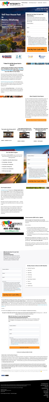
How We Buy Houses (32, 2)
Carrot (15, 393)
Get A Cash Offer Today (39, 10)
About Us (44, 2)
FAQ (47, 389)
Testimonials (40, 2)
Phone (28, 27)
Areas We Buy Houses (44, 383)
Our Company (46, 392)
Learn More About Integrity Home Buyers (36, 120)
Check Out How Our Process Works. (12, 69)
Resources (46, 394)
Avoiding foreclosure (4, 190)
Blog (22, 5)
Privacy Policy (46, 395)
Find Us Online (46, 391)
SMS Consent (29, 36)
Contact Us (46, 10)
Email (28, 32)
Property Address (30, 23)
